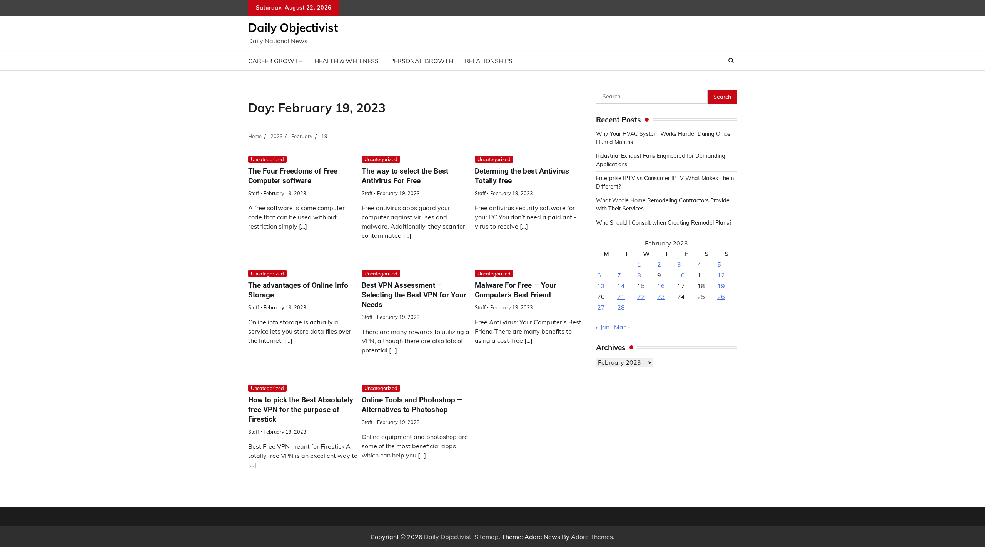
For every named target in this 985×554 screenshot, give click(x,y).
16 (661, 286)
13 (601, 286)
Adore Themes (592, 537)
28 (621, 307)
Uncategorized (267, 159)
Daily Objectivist (293, 27)
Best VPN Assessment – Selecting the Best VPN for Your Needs (414, 295)
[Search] (731, 61)
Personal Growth (421, 61)
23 (661, 296)
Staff (253, 193)
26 (721, 296)
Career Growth (275, 61)
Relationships (489, 61)
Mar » (622, 327)
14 (621, 286)
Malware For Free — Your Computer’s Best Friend (515, 290)
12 (721, 275)
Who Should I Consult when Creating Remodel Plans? (663, 222)
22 (641, 296)
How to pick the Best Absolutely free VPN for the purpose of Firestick (300, 409)
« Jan (602, 327)
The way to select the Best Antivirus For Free (405, 176)
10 (681, 275)
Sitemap (486, 537)
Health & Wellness (346, 61)
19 (721, 286)
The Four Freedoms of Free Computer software (292, 176)
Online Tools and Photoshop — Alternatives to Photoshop (412, 404)
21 (621, 296)
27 (601, 307)
